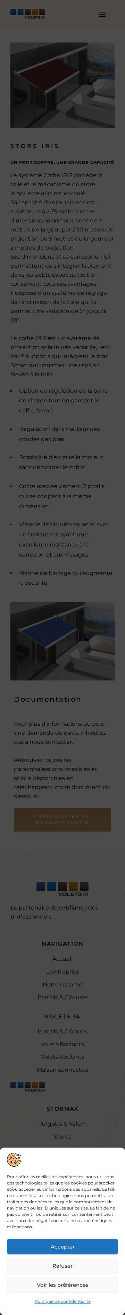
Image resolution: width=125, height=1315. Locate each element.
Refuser (62, 1265)
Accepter (63, 1246)
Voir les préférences (63, 1285)
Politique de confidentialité (63, 1301)
